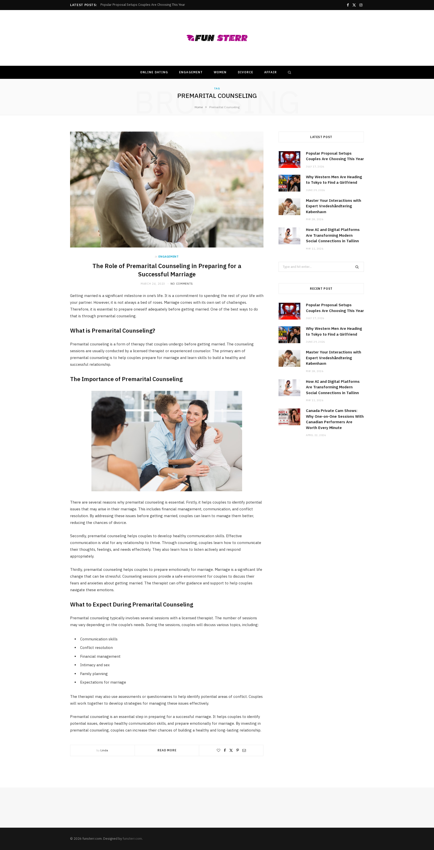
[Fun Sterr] (217, 38)
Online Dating (154, 72)
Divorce (245, 72)
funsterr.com (132, 838)
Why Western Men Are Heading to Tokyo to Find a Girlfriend (144, 5)
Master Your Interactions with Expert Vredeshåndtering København (333, 206)
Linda (104, 750)
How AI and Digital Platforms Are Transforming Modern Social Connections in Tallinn (333, 235)
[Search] (288, 72)
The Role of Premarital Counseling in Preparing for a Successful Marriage (166, 270)
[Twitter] (231, 750)
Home (199, 107)
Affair (270, 72)
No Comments (182, 283)
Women (220, 72)
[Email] (244, 750)
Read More (167, 750)
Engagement (191, 72)
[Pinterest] (237, 750)
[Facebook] (225, 750)
